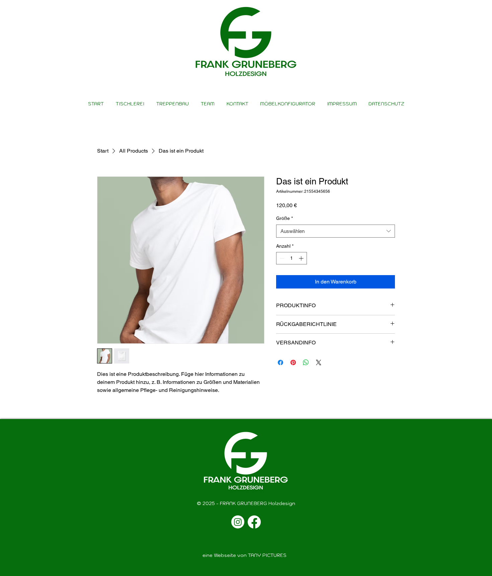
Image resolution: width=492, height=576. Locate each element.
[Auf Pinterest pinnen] (293, 362)
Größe (284, 218)
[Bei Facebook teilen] (280, 362)
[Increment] (302, 258)
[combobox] (335, 231)
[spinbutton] (291, 258)
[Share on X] (319, 362)
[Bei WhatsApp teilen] (306, 362)
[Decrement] (281, 258)
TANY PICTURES (267, 555)
